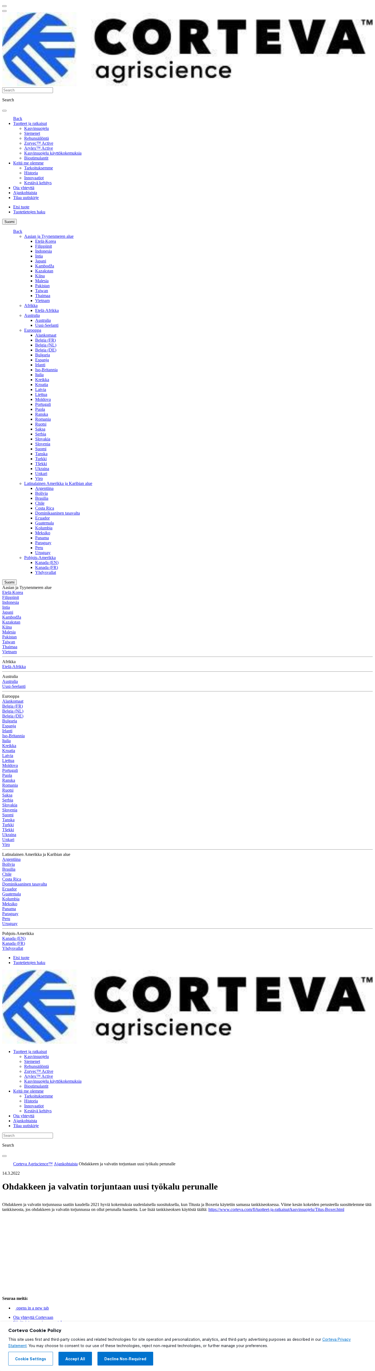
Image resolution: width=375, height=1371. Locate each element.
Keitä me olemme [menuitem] (28, 163)
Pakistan (42, 285)
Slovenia (42, 444)
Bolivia (41, 493)
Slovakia (42, 439)
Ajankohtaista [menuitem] (25, 192)
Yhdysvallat (45, 572)
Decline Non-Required (125, 1359)
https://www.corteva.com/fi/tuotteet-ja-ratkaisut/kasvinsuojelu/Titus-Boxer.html (276, 1209)
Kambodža (44, 266)
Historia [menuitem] (31, 173)
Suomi (9, 222)
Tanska (41, 453)
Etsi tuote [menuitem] (21, 207)
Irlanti (40, 364)
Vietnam (42, 300)
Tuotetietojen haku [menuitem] (29, 212)
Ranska (41, 414)
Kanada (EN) (46, 562)
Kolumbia (43, 528)
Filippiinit (43, 246)
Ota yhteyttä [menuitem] (23, 187)
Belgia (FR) (45, 340)
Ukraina (42, 468)
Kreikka (42, 379)
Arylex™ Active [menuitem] (38, 148)
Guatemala (44, 523)
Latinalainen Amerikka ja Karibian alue (58, 483)
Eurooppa (32, 330)
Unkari (41, 473)
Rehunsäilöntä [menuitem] (36, 138)
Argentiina (44, 488)
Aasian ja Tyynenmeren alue (49, 236)
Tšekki (41, 463)
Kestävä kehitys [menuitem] (38, 182)
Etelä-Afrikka (47, 310)
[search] (4, 110)
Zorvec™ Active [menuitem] (38, 143)
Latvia (40, 389)
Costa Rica (44, 508)
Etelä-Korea (45, 241)
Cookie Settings (30, 1359)
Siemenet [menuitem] (32, 133)
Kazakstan (44, 271)
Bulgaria (42, 355)
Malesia (42, 280)
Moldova (43, 399)
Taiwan (41, 290)
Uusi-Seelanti (46, 325)
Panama (42, 537)
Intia (39, 256)
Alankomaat (45, 335)
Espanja (42, 360)
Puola (40, 409)
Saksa (40, 429)
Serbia (40, 434)
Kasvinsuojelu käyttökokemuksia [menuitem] (53, 153)
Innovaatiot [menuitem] (34, 177)
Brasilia (41, 498)
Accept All (75, 1359)
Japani (40, 261)
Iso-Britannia (46, 369)
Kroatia (41, 384)
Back (17, 118)
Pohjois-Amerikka (40, 557)
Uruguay (43, 552)
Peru (39, 547)
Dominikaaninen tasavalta (57, 513)
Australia (32, 315)
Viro (39, 478)
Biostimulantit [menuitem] (36, 158)
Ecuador (42, 518)
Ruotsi (40, 424)
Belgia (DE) (45, 350)
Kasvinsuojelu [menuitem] (36, 128)
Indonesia (43, 251)
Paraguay (43, 542)
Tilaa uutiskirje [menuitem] (26, 197)
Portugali (43, 404)
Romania (43, 419)
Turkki (41, 458)
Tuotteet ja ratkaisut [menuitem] (30, 123)
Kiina (40, 275)
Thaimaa (42, 295)
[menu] (4, 6)
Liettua (41, 394)
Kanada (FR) (46, 567)
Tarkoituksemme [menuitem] (38, 168)
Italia (39, 374)
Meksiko (42, 532)
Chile (39, 503)
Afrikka (31, 305)
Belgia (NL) (45, 345)
